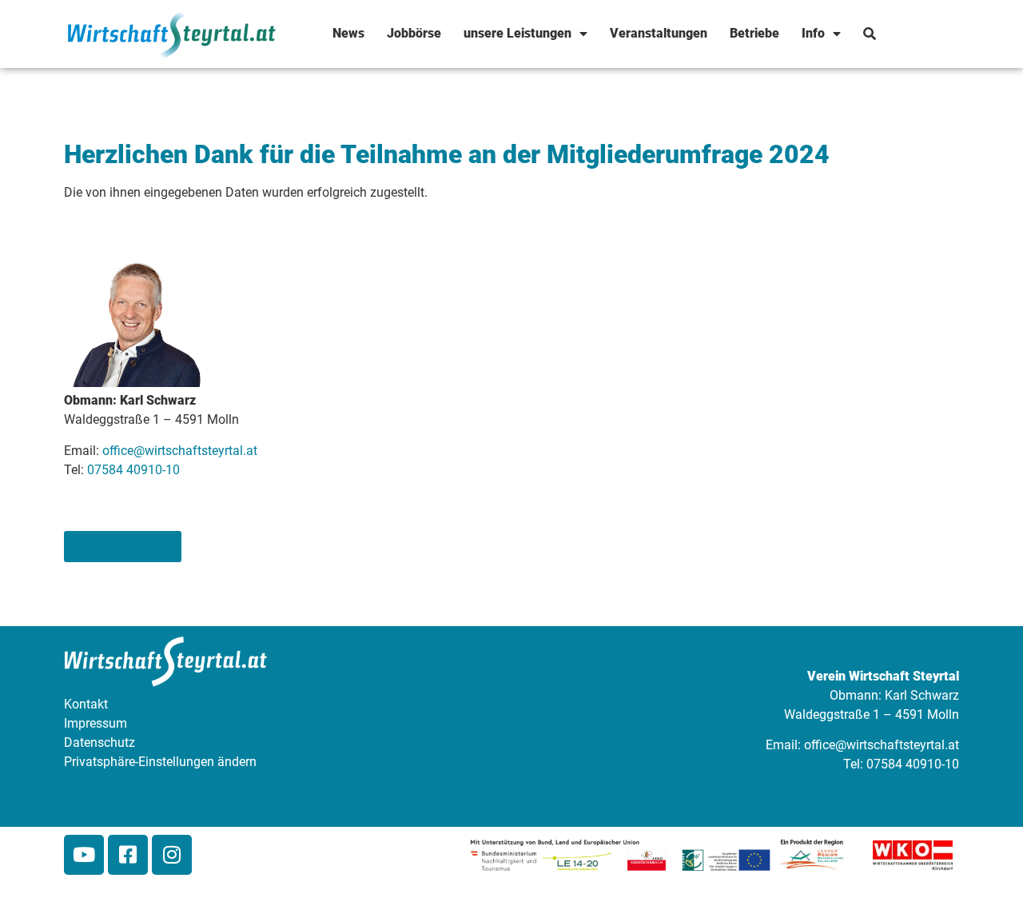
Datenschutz (99, 742)
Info (813, 33)
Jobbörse (414, 33)
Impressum (95, 723)
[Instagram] (172, 855)
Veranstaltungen (658, 33)
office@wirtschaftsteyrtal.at (179, 450)
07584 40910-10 (133, 469)
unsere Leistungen (517, 33)
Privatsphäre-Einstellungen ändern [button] (160, 761)
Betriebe (754, 33)
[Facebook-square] (128, 855)
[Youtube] (84, 855)
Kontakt (86, 704)
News (348, 33)
